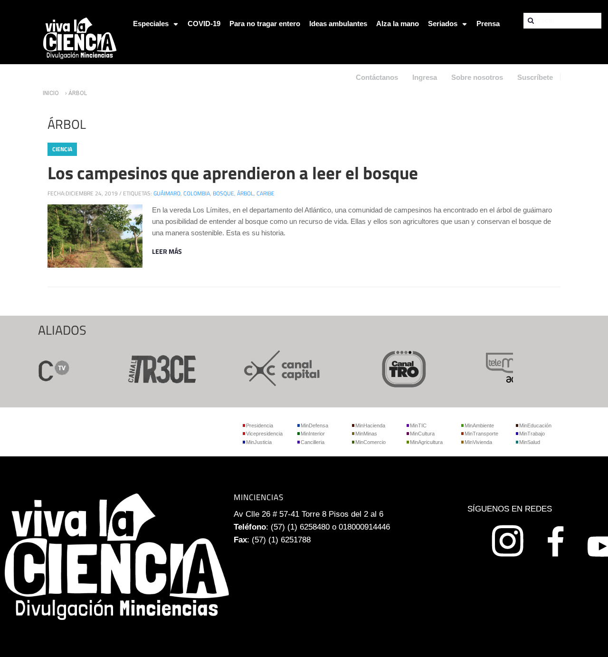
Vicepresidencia (264, 433)
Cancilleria (312, 442)
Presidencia (259, 425)
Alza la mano (397, 23)
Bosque (223, 193)
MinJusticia (259, 442)
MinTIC (418, 425)
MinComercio (370, 442)
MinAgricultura (426, 442)
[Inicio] (79, 37)
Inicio (51, 93)
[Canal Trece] (153, 368)
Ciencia (62, 149)
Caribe (265, 193)
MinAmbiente (479, 425)
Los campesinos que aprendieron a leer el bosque (233, 172)
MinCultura (422, 433)
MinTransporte (481, 433)
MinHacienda (370, 425)
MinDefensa (314, 425)
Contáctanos (377, 77)
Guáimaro (166, 193)
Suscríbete (535, 77)
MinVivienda (478, 442)
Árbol (245, 193)
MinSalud (529, 442)
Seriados (442, 23)
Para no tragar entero (264, 23)
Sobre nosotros (477, 77)
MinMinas (366, 433)
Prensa (488, 23)
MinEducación (535, 425)
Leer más (167, 251)
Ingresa (424, 77)
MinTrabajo (532, 433)
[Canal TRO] (396, 368)
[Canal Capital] (274, 368)
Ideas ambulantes (338, 23)
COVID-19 (204, 23)
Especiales (151, 23)
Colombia (196, 193)
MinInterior (313, 433)
